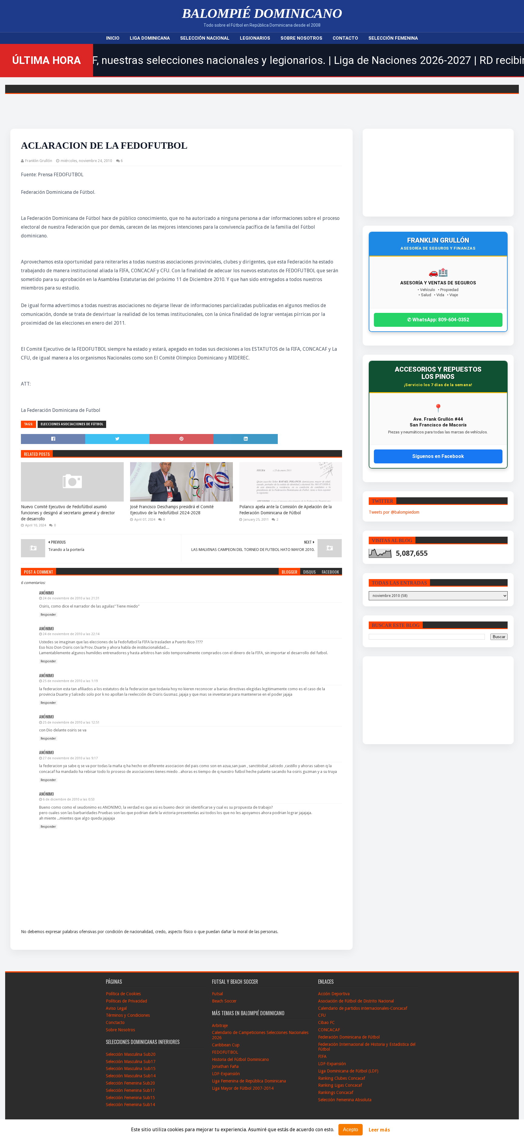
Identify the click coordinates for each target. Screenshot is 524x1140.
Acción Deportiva (334, 993)
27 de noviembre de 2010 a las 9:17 (70, 758)
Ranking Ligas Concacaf (340, 1085)
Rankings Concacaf (335, 1092)
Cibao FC (326, 1022)
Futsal (217, 993)
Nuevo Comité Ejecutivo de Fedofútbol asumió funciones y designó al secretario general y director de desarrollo (68, 512)
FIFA (322, 1056)
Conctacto (115, 1022)
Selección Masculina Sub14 (131, 1075)
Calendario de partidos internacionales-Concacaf (362, 1008)
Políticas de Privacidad (126, 1001)
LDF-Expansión (226, 1073)
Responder (48, 614)
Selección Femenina (393, 38)
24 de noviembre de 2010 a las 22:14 (71, 634)
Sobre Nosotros (301, 38)
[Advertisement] (419, 172)
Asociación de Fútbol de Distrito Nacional (356, 1001)
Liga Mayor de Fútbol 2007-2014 (243, 1088)
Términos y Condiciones (128, 1015)
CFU (322, 1015)
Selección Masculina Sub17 (131, 1061)
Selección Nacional (205, 38)
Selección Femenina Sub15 (130, 1097)
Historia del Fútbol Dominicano (240, 1059)
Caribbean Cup (226, 1044)
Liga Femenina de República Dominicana (249, 1081)
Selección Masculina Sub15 (131, 1068)
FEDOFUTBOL (225, 1052)
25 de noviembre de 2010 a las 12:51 (71, 722)
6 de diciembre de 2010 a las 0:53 (69, 799)
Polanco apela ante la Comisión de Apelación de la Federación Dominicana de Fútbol (285, 509)
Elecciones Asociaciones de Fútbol (72, 424)
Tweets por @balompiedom (394, 512)
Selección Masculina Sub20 (131, 1054)
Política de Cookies (123, 993)
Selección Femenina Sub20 (130, 1083)
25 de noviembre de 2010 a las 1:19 (70, 681)
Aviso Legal (116, 1008)
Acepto (350, 1129)
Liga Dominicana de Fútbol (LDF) (348, 1071)
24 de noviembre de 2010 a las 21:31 (71, 598)
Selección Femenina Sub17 (130, 1090)
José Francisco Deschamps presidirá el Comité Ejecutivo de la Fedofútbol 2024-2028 (171, 509)
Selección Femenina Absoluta (344, 1099)
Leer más (379, 1130)
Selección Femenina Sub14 (130, 1104)
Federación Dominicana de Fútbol (349, 1037)
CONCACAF (329, 1029)
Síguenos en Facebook (438, 456)
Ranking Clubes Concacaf (341, 1078)
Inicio (112, 38)
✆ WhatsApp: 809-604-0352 (438, 320)
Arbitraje (220, 1025)
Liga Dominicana (150, 38)
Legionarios (255, 38)
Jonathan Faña (225, 1066)
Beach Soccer (224, 1001)
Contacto (345, 38)
